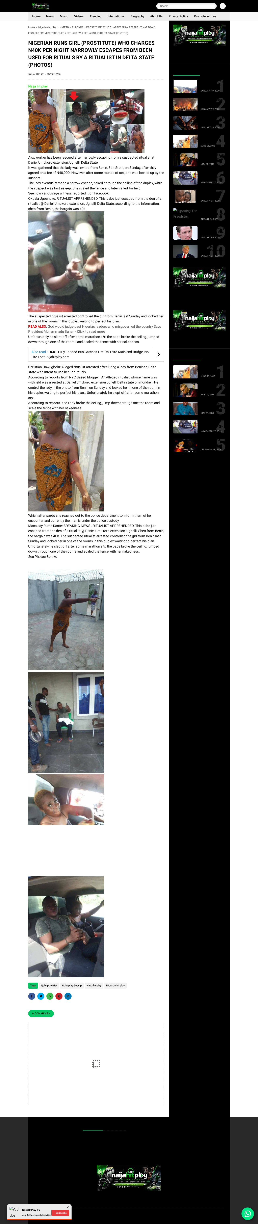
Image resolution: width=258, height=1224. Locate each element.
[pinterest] (58, 996)
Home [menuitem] (36, 16)
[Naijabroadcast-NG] (40, 8)
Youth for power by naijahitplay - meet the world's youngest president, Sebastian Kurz (213, 230)
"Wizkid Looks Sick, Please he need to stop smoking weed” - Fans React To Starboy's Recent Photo (213, 157)
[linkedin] (68, 996)
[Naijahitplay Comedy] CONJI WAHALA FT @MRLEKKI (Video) (213, 138)
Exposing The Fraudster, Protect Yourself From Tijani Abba (212, 212)
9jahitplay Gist (49, 985)
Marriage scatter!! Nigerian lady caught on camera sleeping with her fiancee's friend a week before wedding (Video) (212, 193)
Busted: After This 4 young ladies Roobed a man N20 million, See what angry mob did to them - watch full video (213, 83)
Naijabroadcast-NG (72, 1216)
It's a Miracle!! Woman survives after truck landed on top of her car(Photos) (212, 175)
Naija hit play (94, 985)
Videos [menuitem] (79, 16)
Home (31, 27)
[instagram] (215, 1217)
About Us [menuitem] (156, 16)
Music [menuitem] (64, 16)
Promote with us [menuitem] (205, 16)
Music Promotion (95, 1138)
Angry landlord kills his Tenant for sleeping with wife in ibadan (213, 120)
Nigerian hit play (47, 27)
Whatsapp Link (94, 1150)
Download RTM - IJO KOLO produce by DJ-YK (212, 442)
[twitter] (40, 996)
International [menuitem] (116, 16)
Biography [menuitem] (137, 16)
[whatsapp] (49, 996)
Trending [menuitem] (96, 16)
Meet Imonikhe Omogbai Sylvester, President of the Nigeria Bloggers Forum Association (213, 406)
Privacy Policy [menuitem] (178, 16)
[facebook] (31, 996)
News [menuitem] (50, 16)
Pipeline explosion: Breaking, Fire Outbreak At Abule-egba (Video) (213, 102)
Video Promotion (95, 1144)
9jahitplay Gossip (72, 985)
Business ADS (94, 1156)
